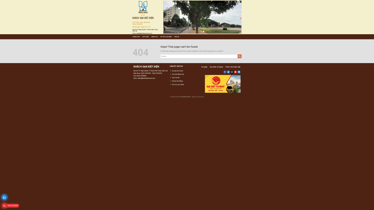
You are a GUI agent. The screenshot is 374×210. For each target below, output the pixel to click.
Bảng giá (154, 36)
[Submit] (240, 56)
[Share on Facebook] (225, 72)
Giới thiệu (145, 36)
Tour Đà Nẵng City (178, 74)
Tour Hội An (176, 78)
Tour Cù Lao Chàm (178, 84)
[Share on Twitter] (228, 72)
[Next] (237, 17)
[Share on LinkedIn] (239, 72)
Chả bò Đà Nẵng (177, 81)
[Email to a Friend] (232, 72)
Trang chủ (136, 36)
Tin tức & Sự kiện (166, 36)
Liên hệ (176, 36)
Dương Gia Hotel (177, 71)
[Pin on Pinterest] (235, 72)
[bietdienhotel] (146, 10)
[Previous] (167, 17)
